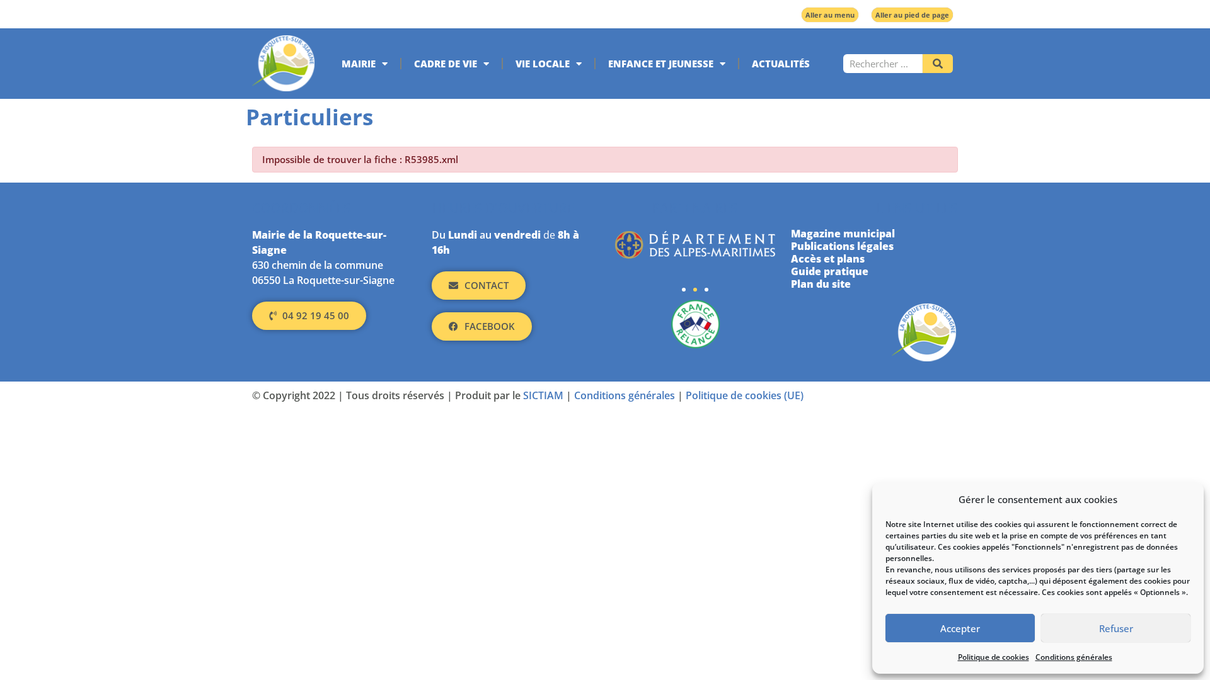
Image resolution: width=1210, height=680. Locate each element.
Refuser (1116, 628)
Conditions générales (1073, 657)
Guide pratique (829, 271)
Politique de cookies (993, 657)
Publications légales (842, 246)
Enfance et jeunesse (660, 63)
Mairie (359, 63)
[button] (684, 290)
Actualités (781, 63)
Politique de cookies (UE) (745, 395)
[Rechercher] (938, 63)
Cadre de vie (445, 63)
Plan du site (821, 284)
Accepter (960, 628)
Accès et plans (828, 258)
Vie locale (543, 63)
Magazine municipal (843, 233)
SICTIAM (543, 395)
